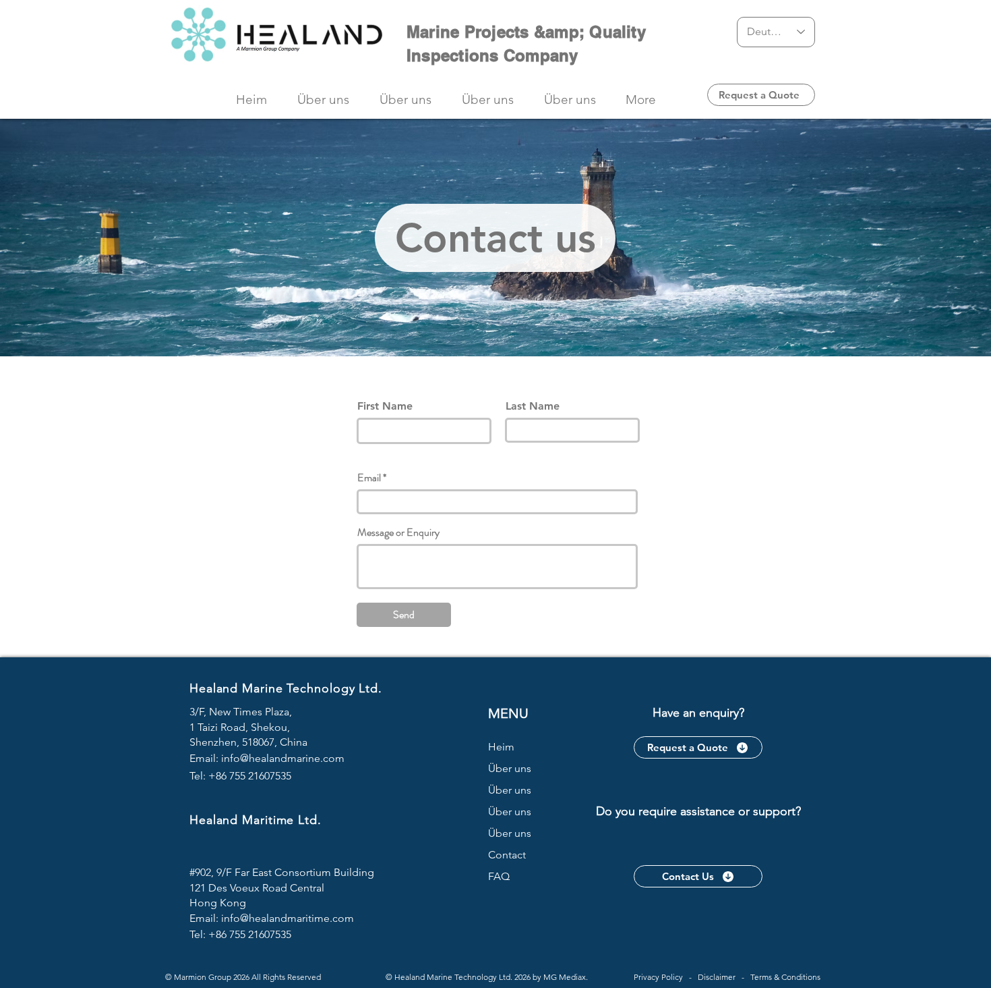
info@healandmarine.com (282, 758)
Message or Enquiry (398, 532)
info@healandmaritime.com (287, 918)
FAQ (499, 876)
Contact (507, 854)
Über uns (509, 768)
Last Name (533, 406)
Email (369, 477)
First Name (385, 406)
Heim (501, 746)
